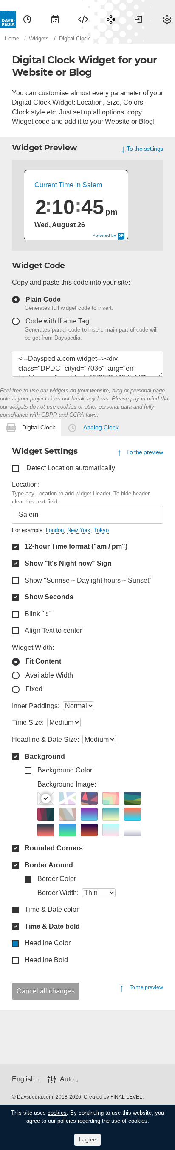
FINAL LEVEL (126, 1096)
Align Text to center (53, 630)
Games (111, 19)
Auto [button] (67, 1079)
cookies (57, 1113)
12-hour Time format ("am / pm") (76, 546)
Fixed (33, 688)
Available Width (49, 675)
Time (27, 19)
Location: (26, 484)
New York (78, 530)
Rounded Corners (54, 848)
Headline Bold (46, 960)
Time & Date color (52, 909)
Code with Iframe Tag (57, 321)
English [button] (23, 1079)
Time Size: (28, 722)
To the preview (144, 452)
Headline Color (48, 943)
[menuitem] (27, 19)
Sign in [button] (139, 19)
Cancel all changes (46, 991)
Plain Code (43, 299)
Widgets (83, 19)
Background (45, 756)
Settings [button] (167, 19)
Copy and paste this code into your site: (71, 282)
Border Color (56, 878)
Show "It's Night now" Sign (68, 563)
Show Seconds (49, 597)
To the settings (145, 148)
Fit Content (43, 661)
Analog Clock (101, 427)
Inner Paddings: (35, 705)
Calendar (55, 19)
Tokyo (101, 530)
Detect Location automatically (70, 468)
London (55, 530)
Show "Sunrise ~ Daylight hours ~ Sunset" (88, 580)
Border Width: (58, 892)
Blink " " (38, 614)
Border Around (49, 865)
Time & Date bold (52, 926)
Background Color (64, 770)
